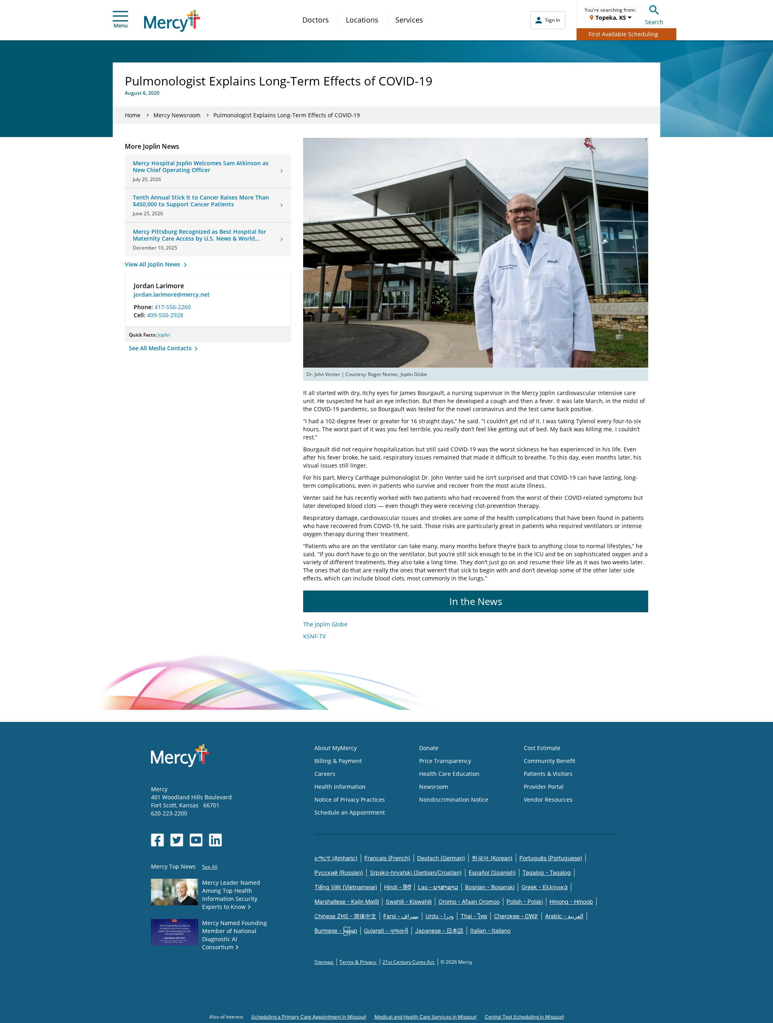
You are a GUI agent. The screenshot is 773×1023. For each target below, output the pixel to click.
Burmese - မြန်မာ (335, 930)
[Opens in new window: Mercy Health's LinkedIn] (215, 840)
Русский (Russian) (338, 872)
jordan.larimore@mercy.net (172, 294)
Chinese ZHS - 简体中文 (345, 916)
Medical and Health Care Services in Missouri (425, 1017)
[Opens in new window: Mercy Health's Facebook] (157, 840)
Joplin (164, 334)
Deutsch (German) (441, 858)
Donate (428, 748)
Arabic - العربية (564, 916)
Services (409, 20)
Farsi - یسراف (401, 916)
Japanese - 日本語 (439, 930)
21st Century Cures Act (408, 962)
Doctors (315, 20)
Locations (362, 20)
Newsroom (433, 786)
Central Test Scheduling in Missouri (524, 1017)
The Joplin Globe (325, 624)
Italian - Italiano (490, 930)
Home (133, 115)
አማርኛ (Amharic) (336, 858)
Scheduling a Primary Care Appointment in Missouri (308, 1017)
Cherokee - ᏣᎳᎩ (516, 916)
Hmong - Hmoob (571, 901)
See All (209, 866)
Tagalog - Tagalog (547, 872)
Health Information (340, 786)
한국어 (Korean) (492, 858)
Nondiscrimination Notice (453, 799)
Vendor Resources (548, 799)
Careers (324, 774)
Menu (121, 25)
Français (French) (387, 858)
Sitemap (324, 962)
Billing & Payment (338, 761)
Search (654, 22)
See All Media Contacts (161, 348)
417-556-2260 (173, 307)
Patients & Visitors (548, 774)
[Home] (172, 21)
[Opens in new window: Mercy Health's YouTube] (196, 840)
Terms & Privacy (358, 962)
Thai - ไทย (474, 916)
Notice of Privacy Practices (349, 799)
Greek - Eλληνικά (544, 887)
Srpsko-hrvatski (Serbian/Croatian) (416, 872)
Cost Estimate (542, 748)
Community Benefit (549, 761)
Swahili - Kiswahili (409, 901)
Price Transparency (445, 761)
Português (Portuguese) (550, 858)
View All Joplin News (153, 264)
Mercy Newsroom (176, 115)
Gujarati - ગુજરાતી (386, 930)
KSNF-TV (314, 636)
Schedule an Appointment (349, 812)
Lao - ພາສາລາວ (438, 887)
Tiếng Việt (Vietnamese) (345, 887)
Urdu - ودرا (440, 916)
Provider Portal (544, 786)
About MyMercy (335, 748)
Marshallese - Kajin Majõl (346, 901)
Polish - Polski (524, 901)
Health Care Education (449, 774)
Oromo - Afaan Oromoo (469, 901)
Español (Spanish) (492, 872)
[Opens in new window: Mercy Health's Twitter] (176, 840)
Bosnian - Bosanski (490, 887)
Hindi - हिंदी (397, 887)
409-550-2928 (165, 315)
